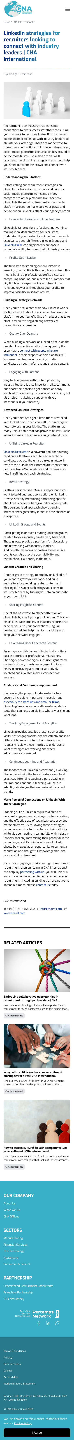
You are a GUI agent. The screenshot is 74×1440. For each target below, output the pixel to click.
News (7, 22)
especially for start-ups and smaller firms (31, 702)
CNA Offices (11, 1216)
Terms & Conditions (15, 1351)
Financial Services (15, 1245)
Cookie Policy (23, 1423)
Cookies (8, 1370)
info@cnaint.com (51, 909)
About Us (10, 1203)
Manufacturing (13, 1238)
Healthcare (11, 1258)
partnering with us (32, 872)
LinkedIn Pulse (13, 245)
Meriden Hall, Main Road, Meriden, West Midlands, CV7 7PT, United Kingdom (35, 1397)
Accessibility (11, 1377)
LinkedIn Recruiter (16, 452)
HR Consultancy (14, 1299)
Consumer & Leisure (17, 1264)
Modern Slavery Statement (19, 1383)
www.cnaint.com (14, 913)
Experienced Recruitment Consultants (28, 1286)
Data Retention (12, 1364)
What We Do (12, 1210)
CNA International (23, 22)
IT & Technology (14, 1251)
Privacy (8, 1357)
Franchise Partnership (18, 1292)
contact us (43, 885)
